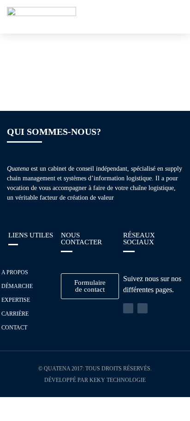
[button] (174, 16)
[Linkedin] (128, 308)
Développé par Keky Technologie (95, 380)
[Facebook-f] (142, 308)
